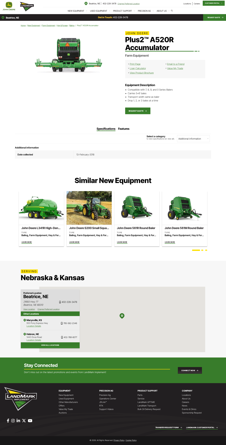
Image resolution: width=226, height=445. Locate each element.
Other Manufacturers (68, 402)
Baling (72, 25)
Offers (61, 405)
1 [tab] (193, 251)
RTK (101, 405)
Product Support (122, 11)
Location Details (34, 326)
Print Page (135, 64)
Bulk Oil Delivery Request (149, 409)
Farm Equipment (48, 25)
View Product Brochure (142, 72)
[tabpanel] (41, 218)
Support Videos (106, 409)
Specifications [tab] (106, 128)
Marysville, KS (34, 320)
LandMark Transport (147, 405)
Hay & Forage (62, 25)
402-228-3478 (109, 3)
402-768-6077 (70, 337)
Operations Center (107, 398)
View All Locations (50, 345)
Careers (197, 3)
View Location (29, 309)
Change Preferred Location (129, 3)
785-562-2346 (70, 323)
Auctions (63, 412)
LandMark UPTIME (146, 402)
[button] (214, 3)
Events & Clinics (189, 409)
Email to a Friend (175, 64)
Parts (140, 395)
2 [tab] (202, 251)
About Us (162, 11)
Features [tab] (123, 128)
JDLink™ (103, 402)
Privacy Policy (119, 440)
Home (23, 25)
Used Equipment (98, 11)
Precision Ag (144, 11)
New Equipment (76, 11)
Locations (187, 3)
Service (141, 398)
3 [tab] (206, 251)
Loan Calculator (138, 68)
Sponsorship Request (192, 412)
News (184, 405)
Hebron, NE (33, 334)
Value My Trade (175, 68)
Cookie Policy (131, 440)
